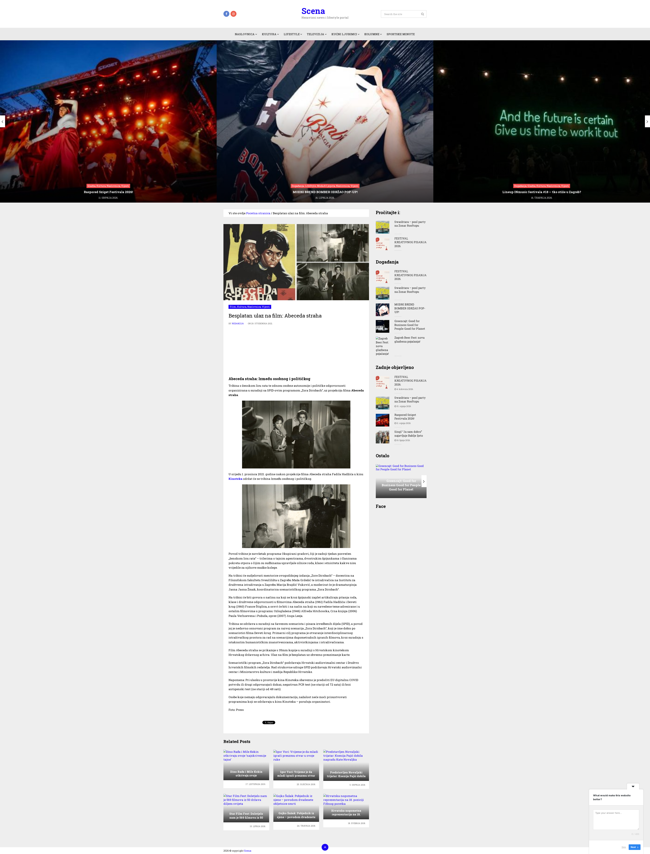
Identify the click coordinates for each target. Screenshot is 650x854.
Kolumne (371, 34)
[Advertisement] (296, 351)
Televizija (315, 34)
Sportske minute (401, 34)
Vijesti (266, 306)
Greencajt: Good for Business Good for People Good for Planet (409, 324)
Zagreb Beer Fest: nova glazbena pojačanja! (409, 339)
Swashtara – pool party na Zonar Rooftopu (410, 223)
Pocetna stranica (258, 213)
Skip (624, 847)
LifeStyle (292, 34)
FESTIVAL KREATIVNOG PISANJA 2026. (410, 242)
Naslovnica (245, 34)
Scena (313, 11)
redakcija (238, 323)
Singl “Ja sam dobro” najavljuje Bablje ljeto (408, 433)
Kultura (269, 34)
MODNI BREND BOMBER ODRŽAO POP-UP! (409, 308)
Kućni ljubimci (344, 34)
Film (233, 306)
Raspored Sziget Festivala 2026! (405, 416)
